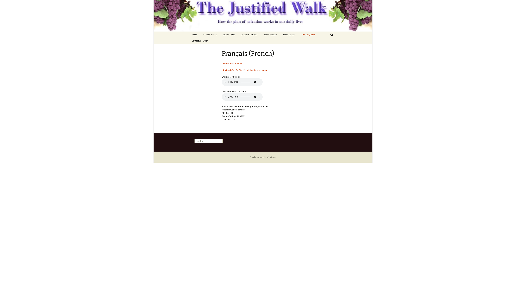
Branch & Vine (229, 34)
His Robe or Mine (210, 34)
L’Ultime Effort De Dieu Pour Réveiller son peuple (244, 70)
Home (194, 34)
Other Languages (308, 34)
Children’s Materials (249, 34)
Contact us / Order (200, 40)
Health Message (270, 34)
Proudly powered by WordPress (263, 157)
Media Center (289, 34)
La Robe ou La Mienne (232, 63)
